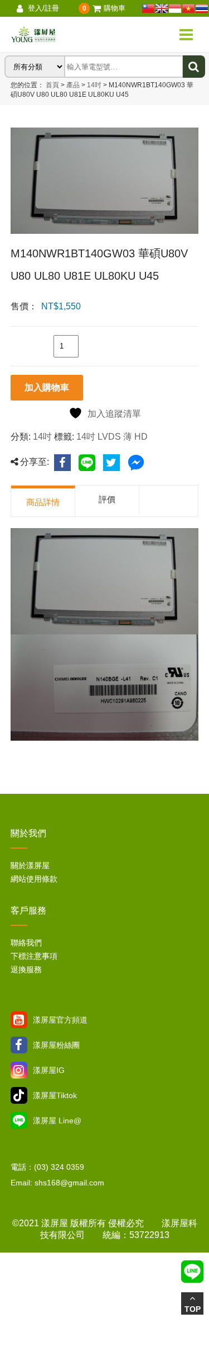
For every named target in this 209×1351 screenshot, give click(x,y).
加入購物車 (47, 387)
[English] (161, 8)
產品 (73, 85)
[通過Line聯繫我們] (19, 1120)
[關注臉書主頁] (19, 1045)
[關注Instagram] (19, 1070)
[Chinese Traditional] (148, 8)
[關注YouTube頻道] (19, 1019)
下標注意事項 (34, 956)
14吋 (93, 85)
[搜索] (194, 66)
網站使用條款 (34, 878)
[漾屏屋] (63, 35)
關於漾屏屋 (30, 865)
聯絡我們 (26, 942)
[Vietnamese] (188, 8)
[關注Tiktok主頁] (19, 1095)
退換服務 (26, 969)
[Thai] (202, 8)
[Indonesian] (175, 8)
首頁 (52, 85)
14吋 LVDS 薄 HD (112, 436)
